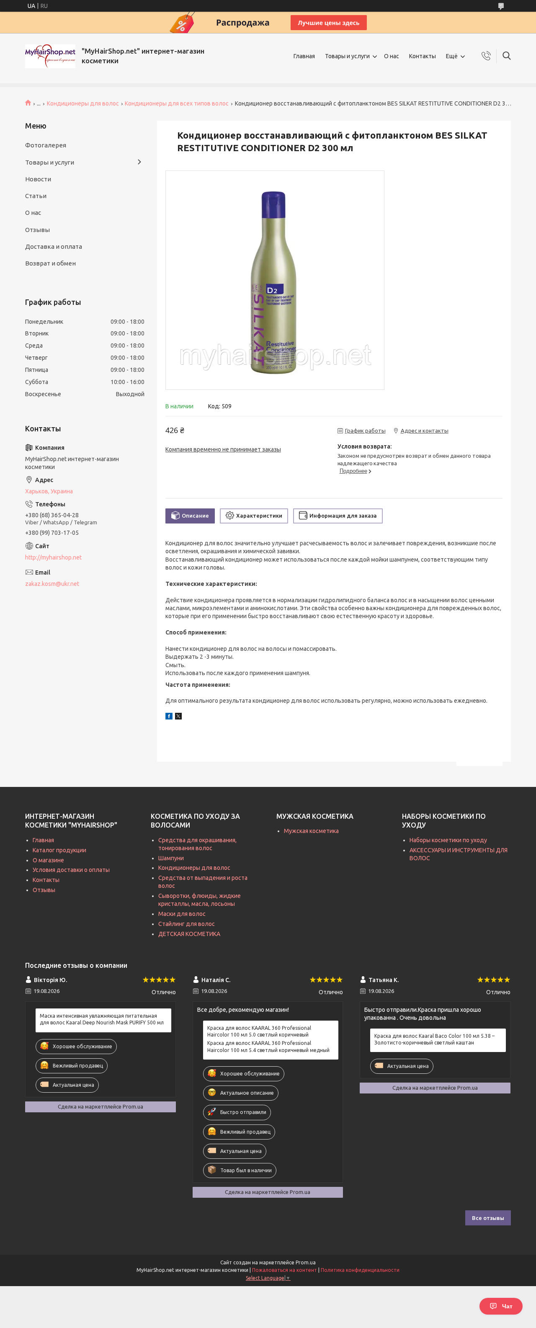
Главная (304, 56)
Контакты (422, 56)
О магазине (48, 860)
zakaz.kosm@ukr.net (52, 583)
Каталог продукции (59, 850)
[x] (178, 717)
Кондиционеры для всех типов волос (177, 103)
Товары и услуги (347, 56)
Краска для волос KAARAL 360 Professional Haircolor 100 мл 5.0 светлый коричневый (259, 1031)
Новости (38, 179)
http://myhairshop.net (53, 557)
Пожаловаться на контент (284, 1270)
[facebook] (169, 717)
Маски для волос (182, 913)
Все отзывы (488, 1218)
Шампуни (171, 858)
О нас (391, 56)
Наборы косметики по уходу (448, 840)
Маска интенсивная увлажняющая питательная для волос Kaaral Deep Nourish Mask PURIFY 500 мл (102, 1019)
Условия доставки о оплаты (71, 869)
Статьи (35, 195)
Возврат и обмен (50, 263)
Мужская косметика (311, 831)
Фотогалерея (45, 145)
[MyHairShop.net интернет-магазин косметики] (50, 56)
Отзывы (37, 229)
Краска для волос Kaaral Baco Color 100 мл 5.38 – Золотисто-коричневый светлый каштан (434, 1039)
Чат (507, 1306)
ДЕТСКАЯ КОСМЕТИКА (189, 934)
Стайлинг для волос (186, 924)
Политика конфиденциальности (360, 1270)
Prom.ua (306, 1262)
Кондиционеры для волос (83, 103)
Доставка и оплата (53, 246)
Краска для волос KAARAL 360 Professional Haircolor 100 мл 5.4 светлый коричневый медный (268, 1046)
